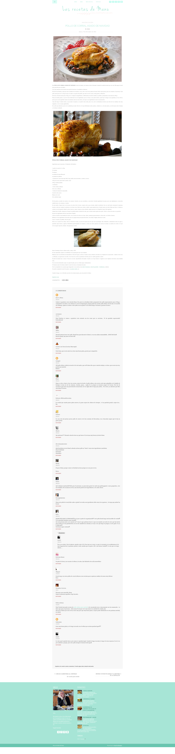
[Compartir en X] (65, 280)
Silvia (57, 463)
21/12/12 (58, 573)
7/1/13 (57, 590)
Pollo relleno (60, 603)
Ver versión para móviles (73, 676)
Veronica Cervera (61, 588)
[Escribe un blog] (64, 280)
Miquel (58, 571)
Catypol (58, 361)
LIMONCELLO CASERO (89, 699)
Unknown (59, 622)
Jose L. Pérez (59, 297)
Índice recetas (89, 1)
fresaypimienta (60, 498)
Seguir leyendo (57, 728)
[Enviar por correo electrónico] (62, 280)
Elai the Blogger (118, 745)
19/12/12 (57, 559)
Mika (57, 330)
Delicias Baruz (60, 557)
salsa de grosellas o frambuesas (97, 266)
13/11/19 (57, 604)
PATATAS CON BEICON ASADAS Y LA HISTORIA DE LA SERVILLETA (108, 674)
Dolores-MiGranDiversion (63, 398)
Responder (58, 307)
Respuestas (61, 533)
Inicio (75, 1)
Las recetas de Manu (87, 9)
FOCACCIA (86, 725)
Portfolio (98, 1)
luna (57, 514)
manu (59, 540)
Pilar (57, 379)
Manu (81, 1)
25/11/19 (57, 624)
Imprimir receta (55, 277)
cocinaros (59, 314)
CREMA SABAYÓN (87, 690)
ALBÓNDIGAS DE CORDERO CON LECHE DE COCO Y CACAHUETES (89, 709)
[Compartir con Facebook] (66, 280)
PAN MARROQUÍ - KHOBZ (89, 717)
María (57, 431)
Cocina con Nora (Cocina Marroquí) (66, 346)
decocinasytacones (61, 444)
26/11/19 (57, 638)
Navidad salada (87, 22)
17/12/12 (57, 299)
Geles (57, 481)
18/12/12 (58, 465)
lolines (58, 414)
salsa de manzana (86, 266)
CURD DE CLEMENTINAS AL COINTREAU (66, 674)
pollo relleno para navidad (81, 607)
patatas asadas (74, 269)
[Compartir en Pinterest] (67, 280)
